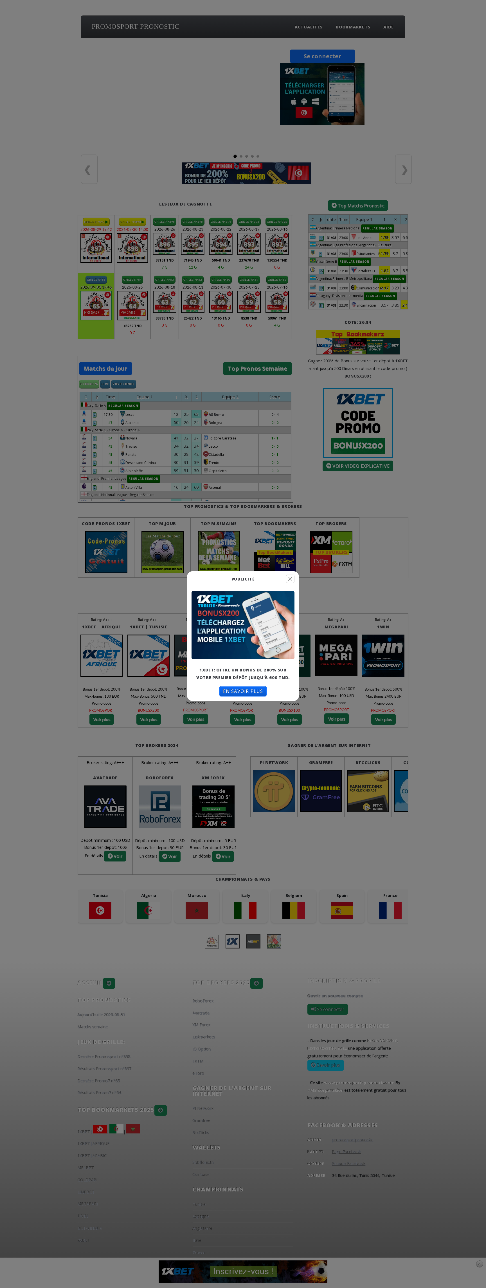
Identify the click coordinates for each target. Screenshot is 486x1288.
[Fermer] (290, 579)
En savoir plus (243, 691)
